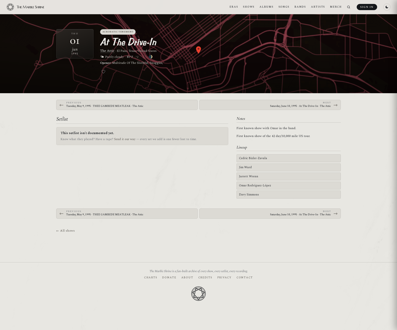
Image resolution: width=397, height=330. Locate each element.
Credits (205, 277)
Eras (234, 6)
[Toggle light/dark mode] (386, 7)
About (187, 277)
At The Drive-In (128, 42)
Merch (336, 6)
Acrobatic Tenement (118, 31)
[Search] (348, 7)
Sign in (366, 7)
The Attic (107, 51)
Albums (266, 6)
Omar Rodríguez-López (255, 185)
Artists (318, 6)
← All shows (65, 230)
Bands (300, 6)
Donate (169, 277)
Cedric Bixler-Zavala (253, 158)
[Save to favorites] (103, 71)
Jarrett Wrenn (248, 176)
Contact (245, 277)
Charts (150, 277)
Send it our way (124, 139)
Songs (284, 6)
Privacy (224, 277)
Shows (249, 6)
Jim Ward (245, 167)
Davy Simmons (249, 194)
